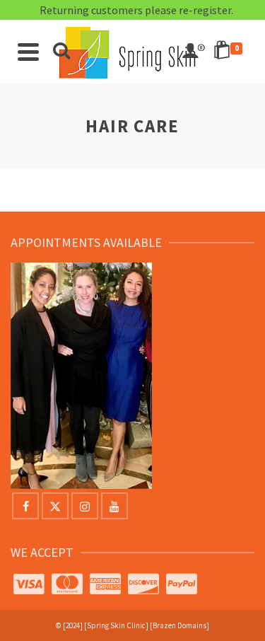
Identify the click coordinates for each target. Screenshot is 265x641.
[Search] (61, 51)
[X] (55, 505)
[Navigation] (28, 51)
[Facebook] (25, 505)
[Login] (190, 51)
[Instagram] (84, 505)
